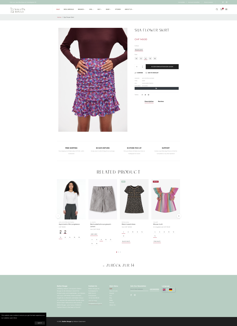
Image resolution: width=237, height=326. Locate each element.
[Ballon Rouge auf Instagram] (226, 2)
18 (155, 58)
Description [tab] (149, 101)
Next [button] (179, 216)
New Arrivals (113, 291)
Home (59, 17)
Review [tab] (161, 101)
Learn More (13, 318)
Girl (110, 295)
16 (150, 58)
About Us (112, 305)
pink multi (157, 241)
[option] (71, 213)
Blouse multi (158, 224)
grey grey (94, 234)
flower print (139, 50)
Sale (110, 288)
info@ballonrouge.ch (95, 303)
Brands (111, 293)
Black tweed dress (128, 224)
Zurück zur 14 (119, 265)
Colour (137, 46)
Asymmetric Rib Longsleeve (69, 224)
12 (141, 58)
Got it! (40, 323)
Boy (110, 298)
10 (136, 58)
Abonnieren (154, 289)
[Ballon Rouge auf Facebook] (223, 2)
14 (145, 58)
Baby (111, 300)
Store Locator (208, 2)
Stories (111, 302)
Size (136, 54)
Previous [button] (58, 216)
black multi (126, 241)
